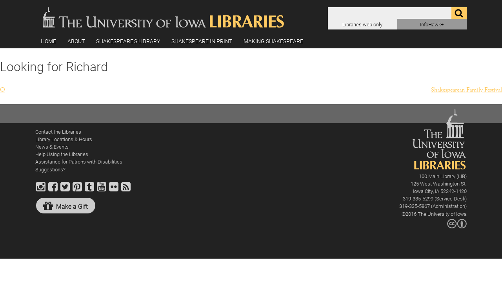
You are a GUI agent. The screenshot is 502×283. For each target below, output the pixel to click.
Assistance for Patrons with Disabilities (78, 161)
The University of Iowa (442, 213)
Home (48, 41)
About (76, 41)
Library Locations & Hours (63, 139)
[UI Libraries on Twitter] (65, 190)
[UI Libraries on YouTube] (101, 190)
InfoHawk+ (432, 24)
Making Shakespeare (273, 41)
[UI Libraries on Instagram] (40, 190)
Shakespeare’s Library (128, 41)
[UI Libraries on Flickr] (113, 190)
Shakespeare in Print (201, 41)
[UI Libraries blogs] (125, 190)
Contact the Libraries (58, 131)
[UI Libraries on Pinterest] (77, 190)
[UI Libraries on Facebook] (52, 190)
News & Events (52, 146)
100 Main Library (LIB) (443, 176)
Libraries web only (362, 24)
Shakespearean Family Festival (466, 90)
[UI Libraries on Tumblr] (89, 190)
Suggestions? (50, 169)
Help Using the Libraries (61, 154)
